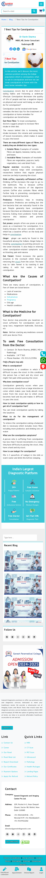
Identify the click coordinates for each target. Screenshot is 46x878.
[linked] (18, 49)
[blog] (23, 552)
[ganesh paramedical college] (23, 650)
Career (6, 748)
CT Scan (30, 748)
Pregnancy (11, 299)
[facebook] (11, 49)
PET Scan (30, 752)
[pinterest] (29, 637)
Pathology (31, 762)
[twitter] (14, 49)
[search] (34, 11)
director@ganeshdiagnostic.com (18, 829)
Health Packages (33, 767)
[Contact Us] (43, 355)
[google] (29, 49)
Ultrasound (31, 757)
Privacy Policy (28, 858)
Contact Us (7, 727)
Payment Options (11, 772)
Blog (11, 20)
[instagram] (18, 637)
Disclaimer (16, 861)
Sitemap (26, 861)
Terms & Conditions (12, 858)
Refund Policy (32, 776)
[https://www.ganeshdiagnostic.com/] (10, 4)
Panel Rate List (10, 757)
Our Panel (8, 752)
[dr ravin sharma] (32, 44)
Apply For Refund (11, 776)
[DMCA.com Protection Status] (25, 842)
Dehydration (12, 297)
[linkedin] (35, 834)
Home (3, 20)
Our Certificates (10, 767)
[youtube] (23, 637)
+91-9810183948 (21, 815)
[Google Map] (43, 367)
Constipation (8, 91)
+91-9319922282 (21, 821)
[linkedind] (34, 637)
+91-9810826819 (32, 818)
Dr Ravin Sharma (27, 36)
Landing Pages (32, 772)
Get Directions (12, 841)
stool (18, 261)
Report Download (11, 762)
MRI (28, 743)
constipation (15, 234)
